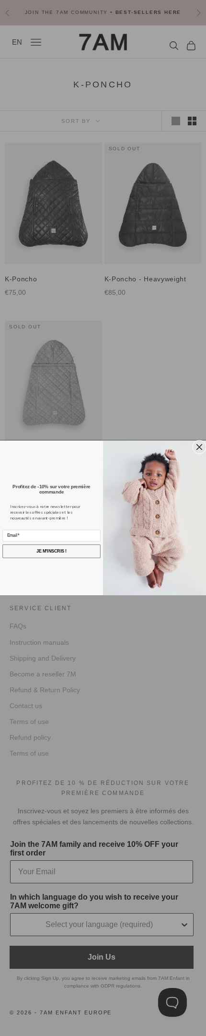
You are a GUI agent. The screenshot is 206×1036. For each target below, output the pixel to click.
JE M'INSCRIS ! (51, 551)
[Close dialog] (199, 447)
